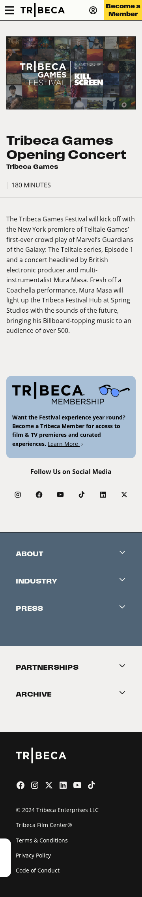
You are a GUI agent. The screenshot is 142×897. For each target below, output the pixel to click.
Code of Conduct (38, 870)
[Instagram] (18, 494)
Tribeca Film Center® (44, 825)
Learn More (64, 444)
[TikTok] (82, 494)
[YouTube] (60, 494)
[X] (124, 494)
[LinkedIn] (103, 494)
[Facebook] (39, 494)
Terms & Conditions (42, 840)
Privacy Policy (33, 855)
